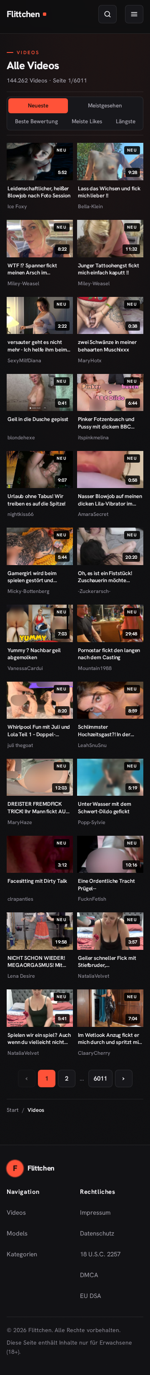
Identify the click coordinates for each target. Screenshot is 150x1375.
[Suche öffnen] (107, 14)
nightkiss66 (21, 514)
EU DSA (90, 1296)
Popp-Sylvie (91, 822)
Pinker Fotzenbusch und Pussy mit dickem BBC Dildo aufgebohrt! (106, 423)
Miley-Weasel (23, 283)
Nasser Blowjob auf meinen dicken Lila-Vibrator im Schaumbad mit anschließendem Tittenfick (110, 500)
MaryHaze (20, 822)
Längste (125, 121)
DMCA (89, 1275)
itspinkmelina (93, 437)
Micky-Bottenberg (28, 591)
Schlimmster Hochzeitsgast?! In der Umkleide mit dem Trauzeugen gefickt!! (104, 730)
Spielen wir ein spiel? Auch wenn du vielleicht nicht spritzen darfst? (39, 1038)
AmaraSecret (93, 514)
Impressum (95, 1212)
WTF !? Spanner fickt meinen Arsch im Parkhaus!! (32, 269)
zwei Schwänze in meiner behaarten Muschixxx (107, 346)
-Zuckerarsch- (94, 591)
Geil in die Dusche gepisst (38, 419)
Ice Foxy (17, 206)
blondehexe (21, 437)
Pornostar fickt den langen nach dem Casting (109, 654)
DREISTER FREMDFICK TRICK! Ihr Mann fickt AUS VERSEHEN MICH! (38, 807)
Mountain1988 (95, 668)
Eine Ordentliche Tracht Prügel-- (106, 884)
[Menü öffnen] (134, 14)
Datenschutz (97, 1233)
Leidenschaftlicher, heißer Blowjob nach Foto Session (39, 192)
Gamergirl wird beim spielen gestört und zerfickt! (32, 577)
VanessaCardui (25, 668)
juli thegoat (20, 745)
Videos (16, 1212)
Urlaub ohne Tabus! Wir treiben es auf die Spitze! (36, 500)
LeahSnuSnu (92, 745)
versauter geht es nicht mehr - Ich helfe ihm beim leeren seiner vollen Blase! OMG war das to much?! (39, 346)
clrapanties (20, 898)
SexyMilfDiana (24, 360)
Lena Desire (21, 975)
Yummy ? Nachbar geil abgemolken (34, 654)
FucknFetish (92, 898)
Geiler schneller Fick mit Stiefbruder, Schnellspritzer (107, 961)
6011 (100, 1078)
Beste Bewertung (36, 121)
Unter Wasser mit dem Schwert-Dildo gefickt (104, 807)
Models (17, 1233)
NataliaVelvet (93, 975)
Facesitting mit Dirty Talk (37, 880)
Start (13, 1109)
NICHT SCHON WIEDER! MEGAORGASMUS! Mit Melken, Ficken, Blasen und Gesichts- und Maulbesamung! (40, 961)
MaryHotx (90, 360)
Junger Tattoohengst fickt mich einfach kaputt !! (108, 269)
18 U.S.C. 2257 (100, 1254)
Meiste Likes (87, 121)
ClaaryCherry (94, 1052)
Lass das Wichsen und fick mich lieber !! (109, 192)
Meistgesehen (105, 105)
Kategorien (22, 1254)
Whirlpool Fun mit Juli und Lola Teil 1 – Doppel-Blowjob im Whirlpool (39, 730)
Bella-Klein (90, 206)
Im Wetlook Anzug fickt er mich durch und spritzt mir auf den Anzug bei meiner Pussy (109, 1038)
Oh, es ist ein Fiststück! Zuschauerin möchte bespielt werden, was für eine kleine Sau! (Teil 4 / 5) (108, 577)
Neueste (38, 105)
